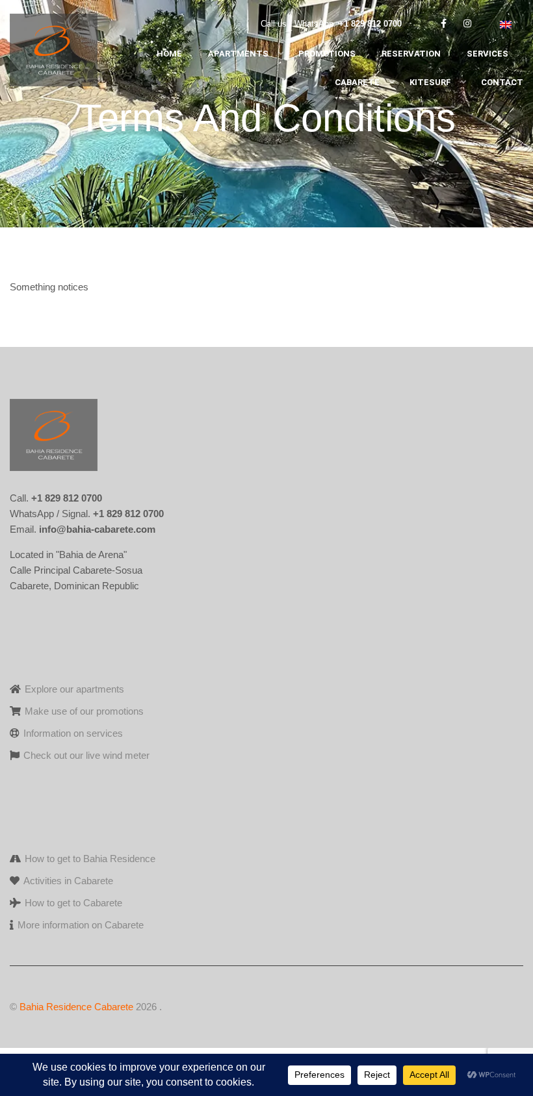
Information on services (73, 733)
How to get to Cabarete (73, 902)
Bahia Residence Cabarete (76, 1006)
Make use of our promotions (84, 711)
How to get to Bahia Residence (90, 858)
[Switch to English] (505, 24)
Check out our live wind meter (86, 755)
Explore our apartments (74, 689)
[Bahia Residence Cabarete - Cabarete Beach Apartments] (54, 53)
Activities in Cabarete (68, 880)
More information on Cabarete (81, 924)
